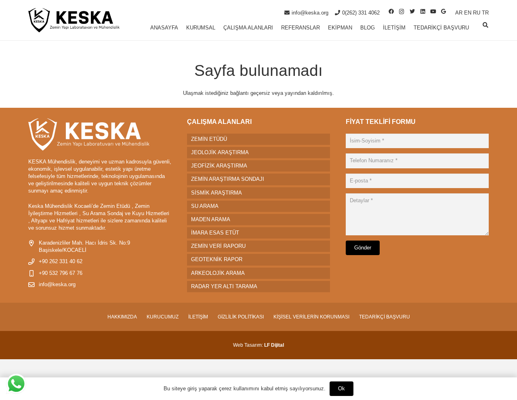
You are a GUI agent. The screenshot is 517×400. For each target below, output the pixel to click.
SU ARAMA (205, 206)
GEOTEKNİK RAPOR (216, 259)
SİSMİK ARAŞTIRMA (216, 193)
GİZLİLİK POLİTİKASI (241, 317)
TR (485, 13)
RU (476, 13)
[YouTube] (433, 11)
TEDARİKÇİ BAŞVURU (384, 317)
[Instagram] (401, 11)
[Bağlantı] (74, 20)
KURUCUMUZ (163, 317)
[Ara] (485, 25)
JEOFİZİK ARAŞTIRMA (219, 166)
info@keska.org (57, 284)
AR (458, 13)
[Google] (443, 11)
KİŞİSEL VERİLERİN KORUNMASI (311, 317)
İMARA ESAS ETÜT (215, 233)
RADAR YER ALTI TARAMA (224, 286)
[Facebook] (391, 11)
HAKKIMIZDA (122, 317)
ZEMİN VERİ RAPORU (218, 246)
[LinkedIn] (422, 11)
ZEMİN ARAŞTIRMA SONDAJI (227, 179)
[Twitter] (412, 11)
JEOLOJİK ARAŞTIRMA (220, 152)
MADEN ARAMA (210, 219)
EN (467, 13)
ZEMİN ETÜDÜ (209, 139)
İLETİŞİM (198, 317)
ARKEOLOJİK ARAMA (218, 273)
